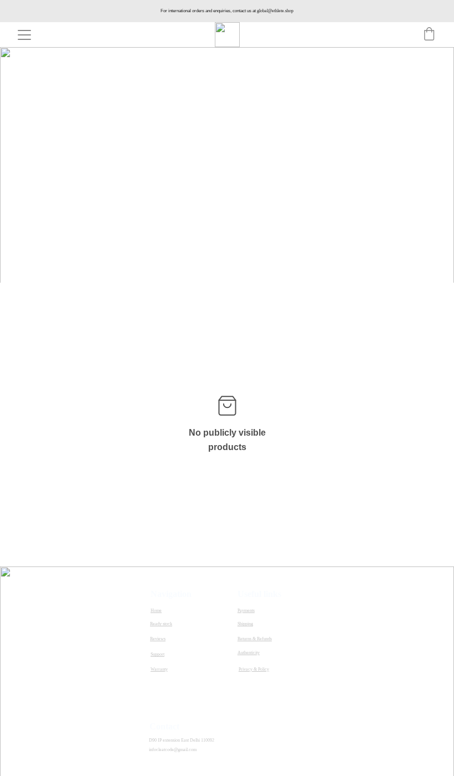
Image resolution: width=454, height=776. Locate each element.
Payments (246, 610)
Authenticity (249, 652)
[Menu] (24, 35)
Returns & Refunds (255, 638)
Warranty (159, 669)
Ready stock (161, 623)
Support (157, 654)
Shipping (245, 623)
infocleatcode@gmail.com (173, 749)
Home (156, 610)
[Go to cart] (429, 35)
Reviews (158, 638)
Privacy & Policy (254, 669)
